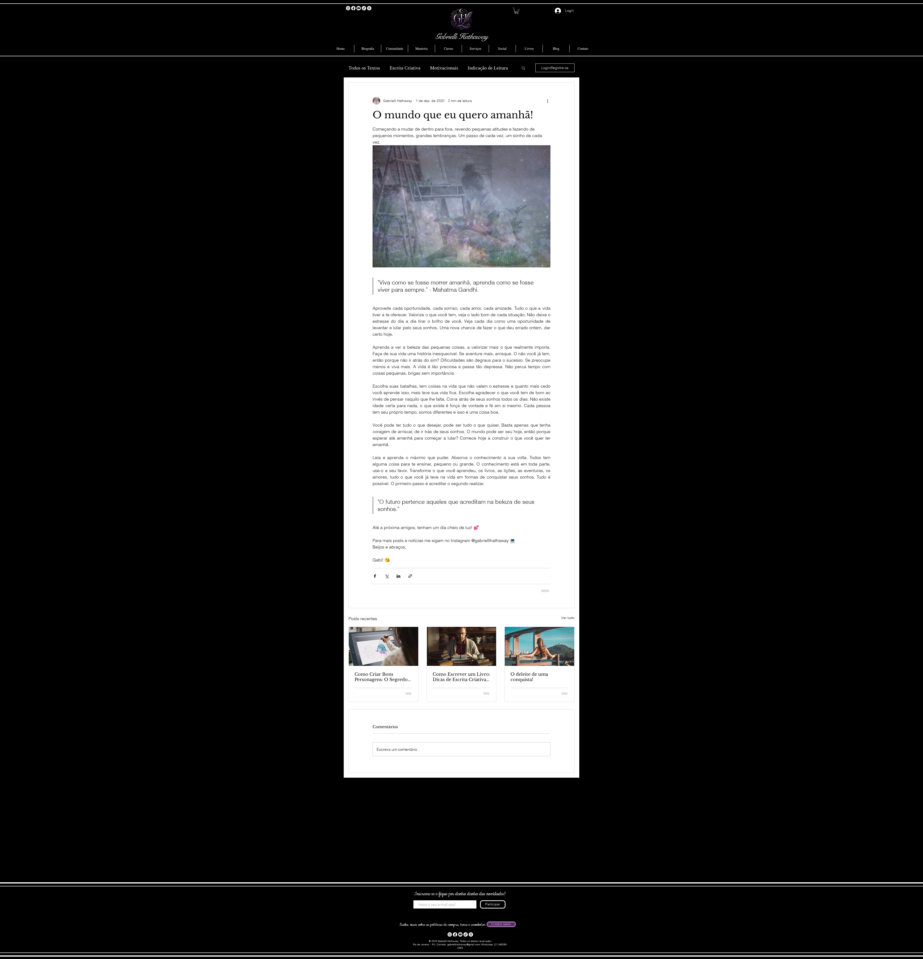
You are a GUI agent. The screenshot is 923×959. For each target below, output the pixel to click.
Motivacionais (444, 67)
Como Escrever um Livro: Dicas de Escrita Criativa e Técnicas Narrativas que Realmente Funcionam (461, 677)
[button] (516, 11)
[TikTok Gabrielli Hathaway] (364, 8)
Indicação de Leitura (488, 67)
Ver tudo (567, 618)
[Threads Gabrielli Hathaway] (369, 8)
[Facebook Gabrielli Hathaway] (353, 8)
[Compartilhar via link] (410, 576)
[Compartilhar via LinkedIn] (398, 576)
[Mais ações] (547, 101)
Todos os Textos (364, 67)
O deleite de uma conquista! (529, 677)
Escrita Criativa (405, 67)
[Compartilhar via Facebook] (375, 576)
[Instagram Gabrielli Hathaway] (348, 8)
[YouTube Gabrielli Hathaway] (358, 8)
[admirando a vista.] (539, 646)
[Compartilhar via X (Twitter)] (386, 576)
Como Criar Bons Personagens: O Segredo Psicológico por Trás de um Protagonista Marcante (381, 677)
